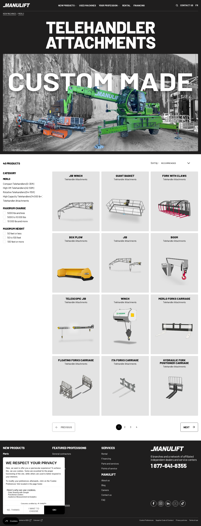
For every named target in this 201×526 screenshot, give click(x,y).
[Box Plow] (76, 263)
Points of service (109, 468)
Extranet (37, 520)
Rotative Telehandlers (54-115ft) (19, 192)
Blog (103, 485)
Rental (104, 453)
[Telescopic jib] (76, 324)
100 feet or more (15, 241)
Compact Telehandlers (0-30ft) (18, 183)
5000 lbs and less (16, 212)
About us (105, 480)
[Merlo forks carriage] (174, 324)
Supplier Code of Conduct (165, 520)
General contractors (61, 453)
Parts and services (110, 463)
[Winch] (125, 324)
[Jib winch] (76, 201)
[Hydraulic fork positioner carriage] (174, 386)
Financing (106, 458)
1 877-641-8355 (169, 466)
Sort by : (155, 163)
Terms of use (193, 520)
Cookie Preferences (146, 520)
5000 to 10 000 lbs (16, 217)
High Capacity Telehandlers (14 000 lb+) (22, 196)
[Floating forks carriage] (76, 386)
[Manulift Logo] (16, 5)
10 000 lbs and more (17, 221)
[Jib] (125, 263)
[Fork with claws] (174, 201)
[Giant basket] (125, 201)
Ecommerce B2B (23, 520)
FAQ (103, 500)
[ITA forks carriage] (125, 386)
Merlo (6, 179)
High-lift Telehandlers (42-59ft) (18, 187)
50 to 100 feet (14, 237)
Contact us (186, 5)
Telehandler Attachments (16, 200)
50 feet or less (14, 233)
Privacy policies (181, 520)
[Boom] (174, 263)
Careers (105, 490)
